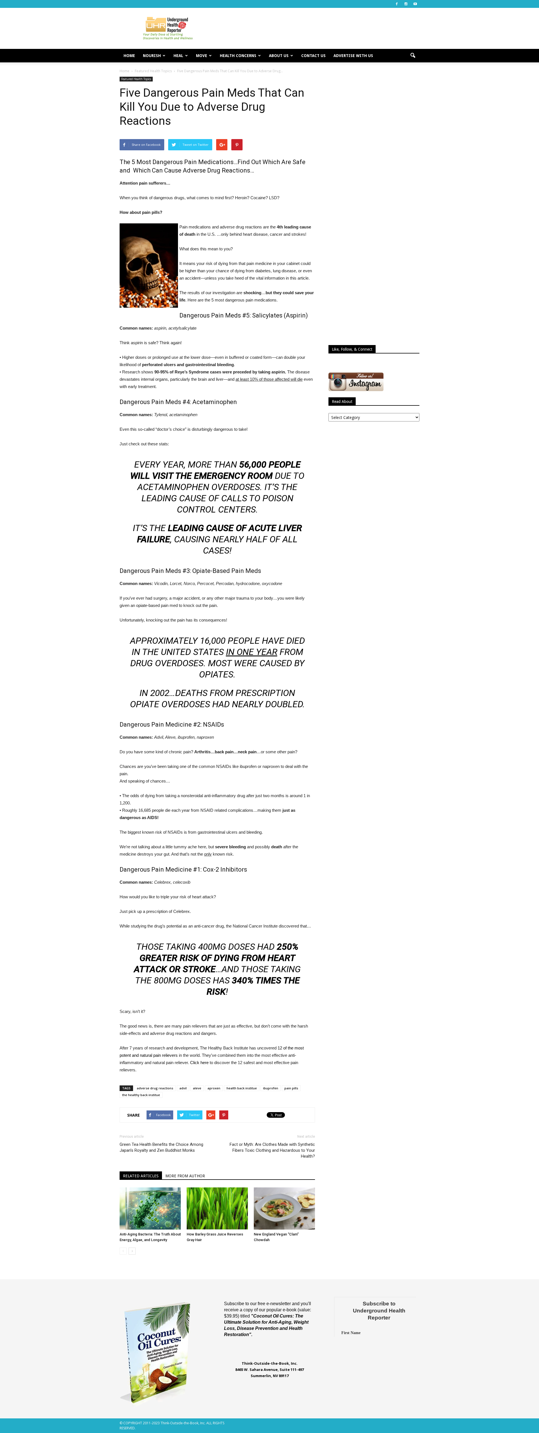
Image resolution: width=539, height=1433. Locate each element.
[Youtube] (415, 4)
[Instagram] (406, 4)
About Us (279, 55)
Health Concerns (238, 55)
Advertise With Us (353, 55)
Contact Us (313, 55)
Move (201, 55)
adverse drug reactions (155, 1088)
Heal (178, 55)
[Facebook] (396, 4)
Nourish (152, 55)
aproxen (213, 1088)
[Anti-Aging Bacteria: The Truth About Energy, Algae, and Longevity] (150, 1208)
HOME (129, 55)
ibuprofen (270, 1088)
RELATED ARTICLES (141, 1176)
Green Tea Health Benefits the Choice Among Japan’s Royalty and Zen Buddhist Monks (161, 1147)
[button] (412, 55)
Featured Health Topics (136, 79)
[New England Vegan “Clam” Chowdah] (284, 1208)
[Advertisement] (317, 28)
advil (183, 1088)
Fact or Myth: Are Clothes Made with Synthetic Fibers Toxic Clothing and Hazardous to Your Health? (272, 1150)
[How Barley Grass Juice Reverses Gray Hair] (217, 1208)
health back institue (242, 1088)
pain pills (291, 1088)
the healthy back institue (141, 1095)
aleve (197, 1088)
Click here (199, 1062)
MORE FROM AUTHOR (185, 1176)
